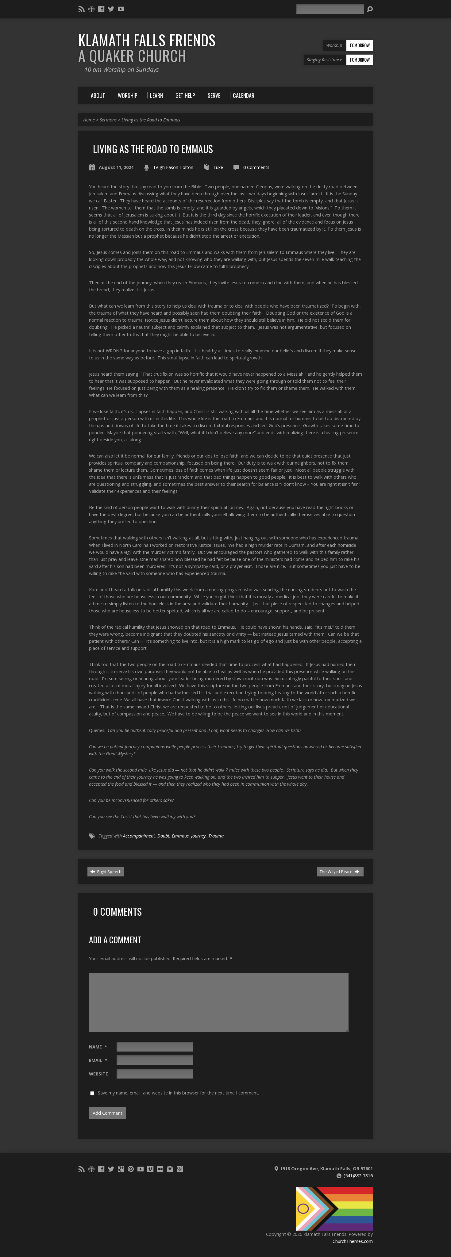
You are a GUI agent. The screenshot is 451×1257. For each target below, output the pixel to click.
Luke (218, 167)
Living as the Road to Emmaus (150, 120)
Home (89, 120)
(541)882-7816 (358, 1175)
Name (98, 1047)
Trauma (216, 836)
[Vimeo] (150, 1169)
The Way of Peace (336, 871)
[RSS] (82, 9)
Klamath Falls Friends (147, 47)
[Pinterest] (131, 1169)
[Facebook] (101, 9)
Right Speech (108, 871)
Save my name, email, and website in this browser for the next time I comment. (178, 1093)
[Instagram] (170, 1169)
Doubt (163, 836)
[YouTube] (121, 9)
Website (98, 1074)
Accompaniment (139, 836)
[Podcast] (91, 9)
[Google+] (121, 1169)
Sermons (108, 120)
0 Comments (256, 167)
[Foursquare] (180, 1169)
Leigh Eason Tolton (173, 167)
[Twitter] (111, 9)
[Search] (370, 9)
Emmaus (180, 836)
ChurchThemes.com (353, 1241)
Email (98, 1060)
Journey (198, 836)
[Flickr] (160, 1169)
